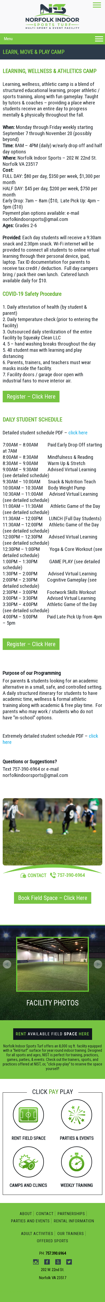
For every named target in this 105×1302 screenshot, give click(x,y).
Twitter (75, 58)
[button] (98, 964)
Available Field (52, 1034)
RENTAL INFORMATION (74, 1221)
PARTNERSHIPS (71, 1213)
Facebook (53, 58)
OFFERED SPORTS (52, 1240)
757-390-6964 (71, 875)
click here (78, 433)
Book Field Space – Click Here (52, 898)
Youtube (64, 58)
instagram (41, 58)
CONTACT (37, 875)
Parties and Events (30, 1221)
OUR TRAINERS (70, 1233)
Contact (45, 1213)
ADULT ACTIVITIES (37, 1233)
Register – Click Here (31, 396)
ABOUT (26, 1213)
